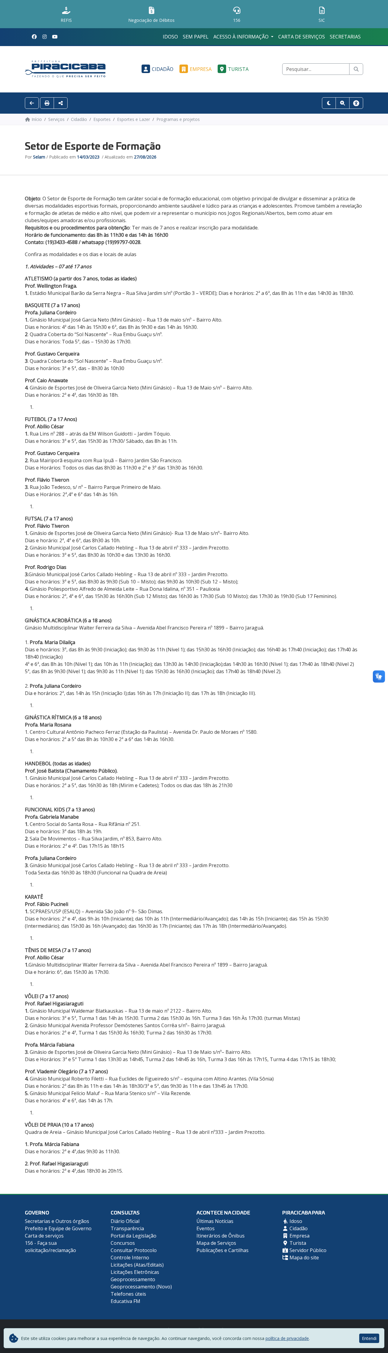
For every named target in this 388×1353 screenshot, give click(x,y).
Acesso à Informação (241, 36)
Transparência (127, 1228)
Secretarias (345, 36)
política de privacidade (287, 1338)
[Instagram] (44, 36)
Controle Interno (130, 1257)
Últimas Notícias (214, 1221)
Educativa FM (125, 1301)
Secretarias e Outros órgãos (57, 1221)
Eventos (205, 1228)
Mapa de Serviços (216, 1243)
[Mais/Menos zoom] (343, 103)
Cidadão (162, 69)
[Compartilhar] (61, 103)
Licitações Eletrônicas (135, 1272)
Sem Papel (196, 36)
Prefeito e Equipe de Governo (58, 1228)
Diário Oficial (125, 1221)
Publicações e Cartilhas (222, 1250)
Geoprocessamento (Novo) (141, 1286)
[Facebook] (34, 36)
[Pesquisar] (356, 69)
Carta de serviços (301, 36)
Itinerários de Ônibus (220, 1235)
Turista (238, 69)
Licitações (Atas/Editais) (137, 1264)
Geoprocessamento (133, 1279)
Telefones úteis (128, 1294)
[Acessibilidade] (356, 103)
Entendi (369, 1338)
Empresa (201, 69)
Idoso (170, 36)
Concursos (123, 1243)
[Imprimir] (47, 103)
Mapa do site (303, 1257)
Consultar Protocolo (134, 1250)
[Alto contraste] (329, 103)
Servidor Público (307, 1250)
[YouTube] (54, 36)
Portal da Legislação (133, 1235)
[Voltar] (32, 103)
